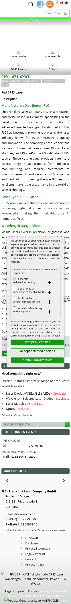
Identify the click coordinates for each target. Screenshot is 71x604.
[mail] (50, 4)
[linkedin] (63, 4)
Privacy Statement (37, 549)
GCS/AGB (31, 538)
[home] (30, 4)
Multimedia (25, 298)
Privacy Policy (34, 565)
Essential (23, 279)
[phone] (40, 4)
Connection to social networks (29, 292)
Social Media (26, 288)
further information (37, 360)
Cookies (33, 591)
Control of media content (26, 301)
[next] (63, 480)
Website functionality (24, 282)
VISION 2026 (11, 441)
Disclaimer (32, 543)
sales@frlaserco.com (22, 514)
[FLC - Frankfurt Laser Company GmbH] (35, 33)
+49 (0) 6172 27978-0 (22, 519)
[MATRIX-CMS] (31, 600)
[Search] (66, 13)
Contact (30, 559)
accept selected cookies (37, 351)
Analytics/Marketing (30, 308)
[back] (7, 480)
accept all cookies (37, 342)
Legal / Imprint (35, 554)
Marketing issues (22, 311)
